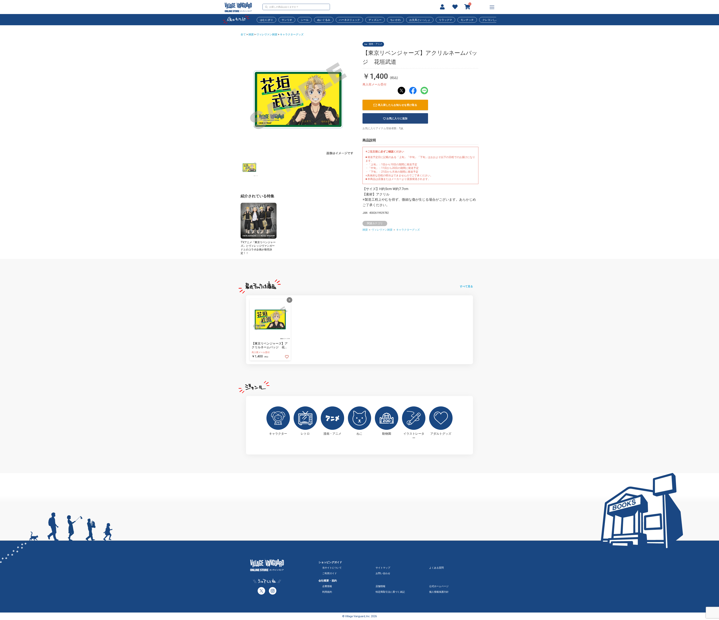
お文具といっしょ (419, 19)
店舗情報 (380, 586)
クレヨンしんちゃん (494, 19)
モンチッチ (467, 19)
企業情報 (327, 586)
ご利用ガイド (329, 573)
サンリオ (287, 19)
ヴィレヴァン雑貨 (266, 34)
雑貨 (251, 34)
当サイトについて (332, 567)
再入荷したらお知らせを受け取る (397, 104)
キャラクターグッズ (292, 34)
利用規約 (327, 591)
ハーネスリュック (349, 19)
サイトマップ (383, 567)
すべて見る (466, 286)
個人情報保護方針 (439, 591)
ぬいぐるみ (323, 19)
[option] (298, 99)
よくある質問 (436, 567)
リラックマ (445, 19)
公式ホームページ (439, 586)
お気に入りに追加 (396, 118)
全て (243, 34)
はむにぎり (266, 19)
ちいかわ (395, 19)
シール (305, 19)
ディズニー (375, 19)
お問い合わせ (383, 573)
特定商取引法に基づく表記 (390, 591)
